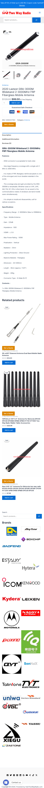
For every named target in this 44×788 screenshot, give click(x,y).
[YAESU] (30, 724)
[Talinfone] (11, 684)
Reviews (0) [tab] (6, 143)
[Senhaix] (30, 664)
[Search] (36, 20)
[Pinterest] (17, 775)
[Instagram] (14, 775)
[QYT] (11, 664)
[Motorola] (11, 619)
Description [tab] (6, 135)
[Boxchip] (30, 539)
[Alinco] (11, 531)
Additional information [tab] (10, 139)
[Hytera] (30, 567)
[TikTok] (33, 775)
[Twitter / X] (36, 775)
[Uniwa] (11, 698)
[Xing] (30, 775)
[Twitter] (11, 775)
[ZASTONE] (11, 745)
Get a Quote (9, 124)
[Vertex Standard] (30, 697)
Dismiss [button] (22, 5)
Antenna (5, 85)
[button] (38, 33)
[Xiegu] (11, 732)
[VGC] (11, 706)
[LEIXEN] (30, 599)
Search (4, 512)
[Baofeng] (11, 547)
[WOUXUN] (30, 712)
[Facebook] (8, 775)
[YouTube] (27, 775)
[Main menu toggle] (40, 12)
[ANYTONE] (30, 529)
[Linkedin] (20, 775)
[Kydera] (11, 599)
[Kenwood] (30, 583)
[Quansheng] (30, 642)
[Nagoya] (30, 613)
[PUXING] (11, 640)
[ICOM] (11, 582)
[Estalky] (11, 560)
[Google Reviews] (24, 775)
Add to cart (16, 103)
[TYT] (30, 684)
